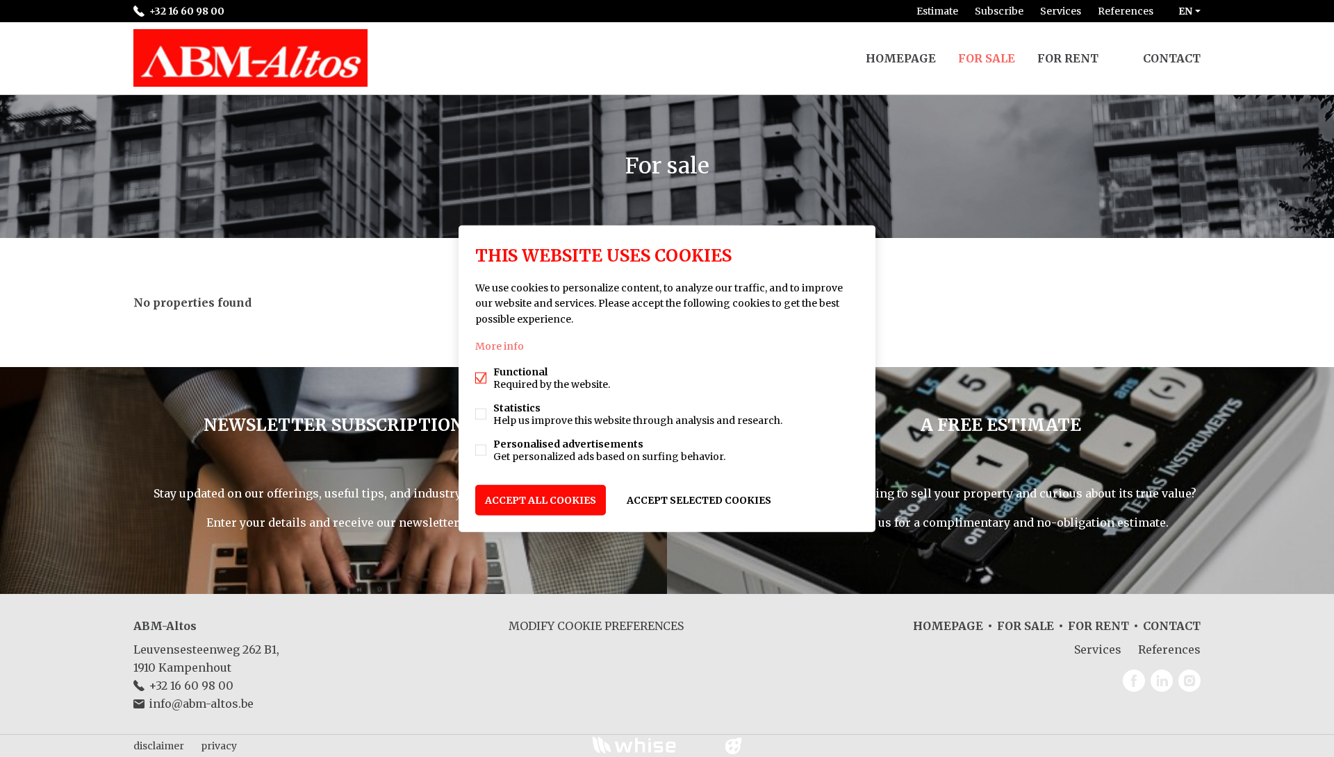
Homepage (901, 58)
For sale (986, 58)
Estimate (937, 11)
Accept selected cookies (699, 499)
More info (499, 345)
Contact (1172, 58)
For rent (1067, 58)
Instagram (1189, 681)
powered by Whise (651, 745)
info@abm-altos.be (201, 704)
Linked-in (1162, 681)
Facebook (1134, 681)
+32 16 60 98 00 (186, 11)
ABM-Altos (165, 626)
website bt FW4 (733, 746)
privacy (219, 746)
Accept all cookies (540, 499)
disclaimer (158, 746)
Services (1060, 11)
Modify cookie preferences (596, 626)
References (1125, 11)
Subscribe (999, 11)
